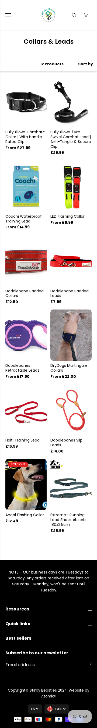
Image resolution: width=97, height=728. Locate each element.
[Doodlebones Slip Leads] (71, 409)
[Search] (74, 15)
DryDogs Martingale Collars (68, 368)
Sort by (85, 64)
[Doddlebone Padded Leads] (71, 260)
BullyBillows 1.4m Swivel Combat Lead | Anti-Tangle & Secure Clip (70, 139)
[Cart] (86, 15)
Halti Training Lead (22, 440)
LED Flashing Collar (67, 216)
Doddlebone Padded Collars (24, 294)
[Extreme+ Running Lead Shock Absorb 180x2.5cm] (71, 484)
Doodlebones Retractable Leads (22, 368)
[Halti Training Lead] (26, 409)
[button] (8, 15)
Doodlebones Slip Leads (66, 443)
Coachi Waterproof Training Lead (23, 219)
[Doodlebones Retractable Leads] (26, 335)
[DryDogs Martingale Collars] (71, 335)
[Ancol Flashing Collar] (26, 484)
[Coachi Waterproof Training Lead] (26, 185)
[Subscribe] (90, 665)
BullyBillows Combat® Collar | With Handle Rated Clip (25, 137)
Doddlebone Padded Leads (69, 294)
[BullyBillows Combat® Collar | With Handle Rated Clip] (26, 101)
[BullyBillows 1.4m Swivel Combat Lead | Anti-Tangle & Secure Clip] (71, 101)
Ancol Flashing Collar (24, 515)
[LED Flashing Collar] (71, 185)
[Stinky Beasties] (48, 15)
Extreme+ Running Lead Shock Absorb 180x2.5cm (68, 520)
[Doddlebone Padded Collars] (26, 260)
